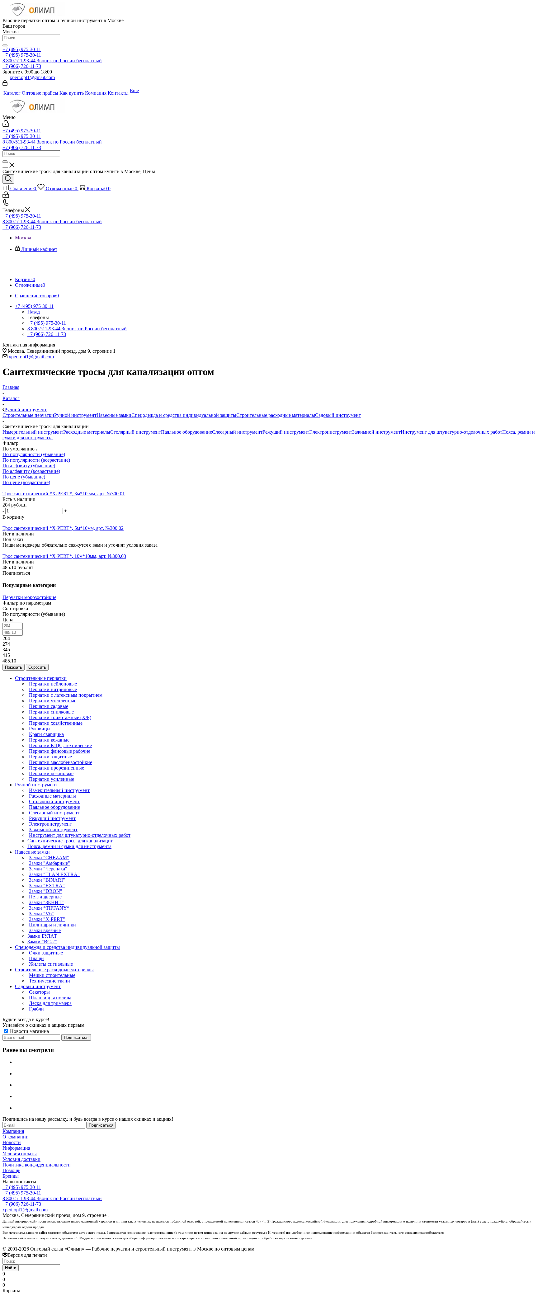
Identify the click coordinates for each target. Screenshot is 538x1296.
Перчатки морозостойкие (29, 597)
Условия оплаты (19, 1153)
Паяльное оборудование (186, 432)
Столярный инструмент (135, 432)
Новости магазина (29, 1031)
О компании (15, 1136)
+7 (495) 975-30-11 (21, 49)
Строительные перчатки (28, 415)
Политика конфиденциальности (36, 1164)
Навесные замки (114, 415)
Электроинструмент (330, 432)
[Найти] (4, 45)
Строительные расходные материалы (275, 415)
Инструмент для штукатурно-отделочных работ (451, 432)
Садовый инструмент (338, 415)
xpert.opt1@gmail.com (32, 77)
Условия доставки (21, 1159)
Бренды (10, 1176)
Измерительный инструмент (32, 432)
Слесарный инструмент (237, 432)
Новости (11, 1142)
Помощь (11, 1170)
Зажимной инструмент (376, 432)
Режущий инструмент (285, 432)
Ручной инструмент (75, 415)
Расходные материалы (86, 432)
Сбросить (37, 667)
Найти (10, 1267)
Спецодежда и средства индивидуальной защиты (183, 415)
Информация (16, 1148)
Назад (33, 311)
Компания (13, 1131)
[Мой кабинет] (4, 84)
